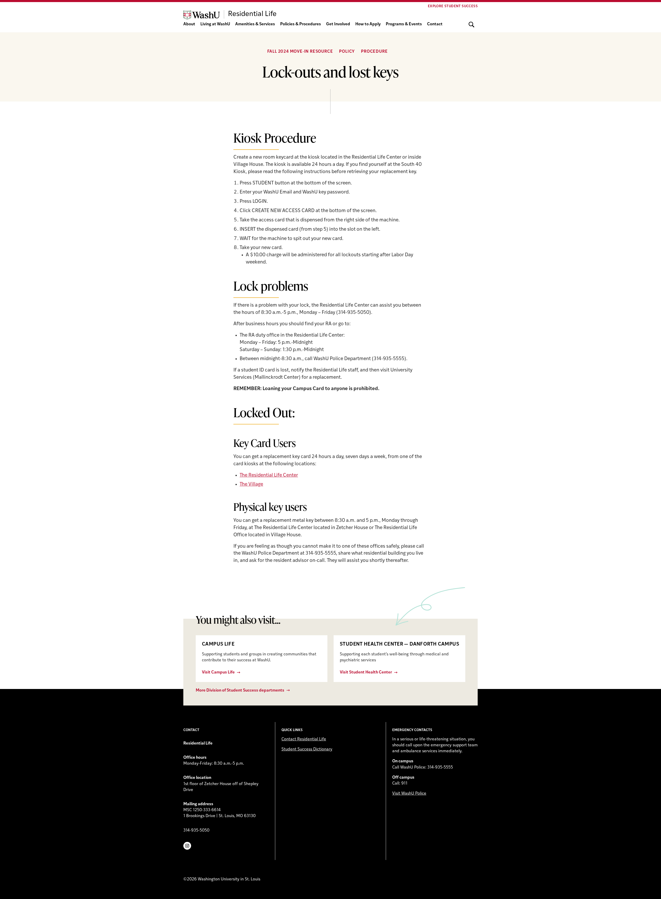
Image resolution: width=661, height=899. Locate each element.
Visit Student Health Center (366, 672)
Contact (435, 24)
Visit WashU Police (409, 794)
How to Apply (368, 24)
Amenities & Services (255, 24)
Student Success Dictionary (306, 749)
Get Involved (338, 24)
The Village (251, 484)
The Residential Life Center (269, 475)
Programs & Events (404, 24)
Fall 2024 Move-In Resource (300, 52)
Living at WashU (215, 24)
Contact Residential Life (303, 739)
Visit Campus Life (218, 672)
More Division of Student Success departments (240, 690)
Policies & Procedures (300, 24)
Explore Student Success (453, 6)
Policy (347, 52)
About (189, 24)
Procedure (374, 52)
